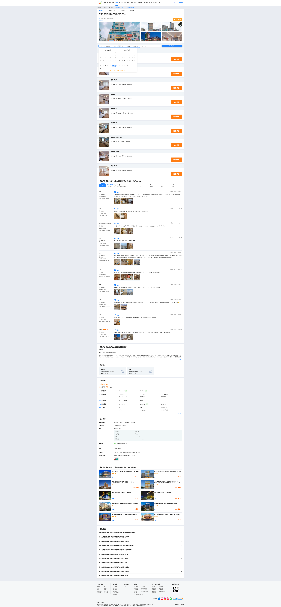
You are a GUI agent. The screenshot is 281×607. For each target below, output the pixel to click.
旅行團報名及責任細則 (139, 594)
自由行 (120, 2)
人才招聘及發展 (116, 592)
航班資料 (143, 586)
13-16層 (119, 113)
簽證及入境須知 (144, 591)
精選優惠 (154, 592)
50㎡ (113, 141)
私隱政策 (115, 594)
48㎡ (113, 113)
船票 (128, 2)
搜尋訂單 (181, 3)
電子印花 (136, 592)
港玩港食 (99, 592)
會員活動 (161, 586)
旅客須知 (136, 586)
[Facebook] (159, 598)
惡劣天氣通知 (144, 589)
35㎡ (113, 84)
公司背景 (115, 586)
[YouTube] (162, 598)
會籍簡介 (154, 589)
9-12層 (119, 127)
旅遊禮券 (136, 589)
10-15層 (119, 98)
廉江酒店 (111, 7)
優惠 (150, 2)
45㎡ (113, 127)
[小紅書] (168, 598)
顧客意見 (161, 588)
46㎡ (113, 170)
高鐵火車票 (134, 2)
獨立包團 (146, 2)
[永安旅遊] (102, 3)
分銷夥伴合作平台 (163, 591)
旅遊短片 (136, 591)
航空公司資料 (144, 588)
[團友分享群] (178, 598)
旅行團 (109, 2)
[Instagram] (165, 598)
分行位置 (115, 591)
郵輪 (125, 2)
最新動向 (115, 588)
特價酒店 (99, 7)
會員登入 (154, 586)
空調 (125, 84)
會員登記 (154, 588)
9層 (118, 141)
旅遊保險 (136, 588)
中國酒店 (105, 7)
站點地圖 (177, 604)
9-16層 (119, 84)
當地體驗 (140, 2)
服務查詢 (161, 589)
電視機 (130, 84)
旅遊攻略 (155, 2)
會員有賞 (154, 591)
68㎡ (113, 98)
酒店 (116, 2)
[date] (109, 46)
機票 (113, 2)
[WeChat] (171, 598)
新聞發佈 (115, 589)
